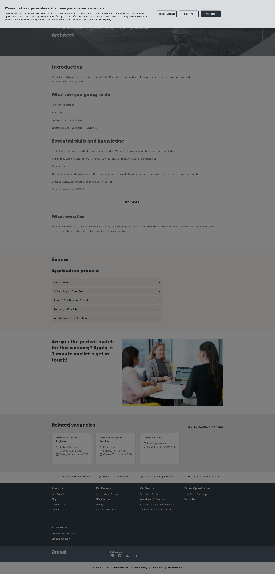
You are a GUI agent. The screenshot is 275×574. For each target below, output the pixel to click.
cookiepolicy (105, 19)
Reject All (188, 13)
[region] (137, 14)
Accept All (210, 13)
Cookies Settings (167, 13)
